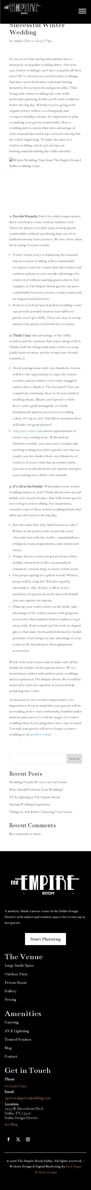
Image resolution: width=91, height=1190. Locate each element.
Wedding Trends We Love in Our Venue (38, 782)
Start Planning (45, 939)
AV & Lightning (17, 1031)
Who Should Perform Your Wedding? (36, 790)
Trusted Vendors (18, 1039)
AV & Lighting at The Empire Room (34, 797)
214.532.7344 (15, 1086)
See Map (11, 1124)
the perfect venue (38, 734)
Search (74, 759)
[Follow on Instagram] (28, 1139)
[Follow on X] (18, 1139)
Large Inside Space (19, 965)
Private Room (16, 982)
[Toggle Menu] (82, 11)
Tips (48, 41)
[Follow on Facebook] (8, 1139)
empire (19, 41)
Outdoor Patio (16, 974)
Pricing (10, 999)
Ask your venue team (28, 431)
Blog (8, 1048)
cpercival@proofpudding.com (28, 1098)
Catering (12, 1022)
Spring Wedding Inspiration (29, 804)
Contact (11, 1056)
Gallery (11, 991)
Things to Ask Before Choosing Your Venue (40, 812)
